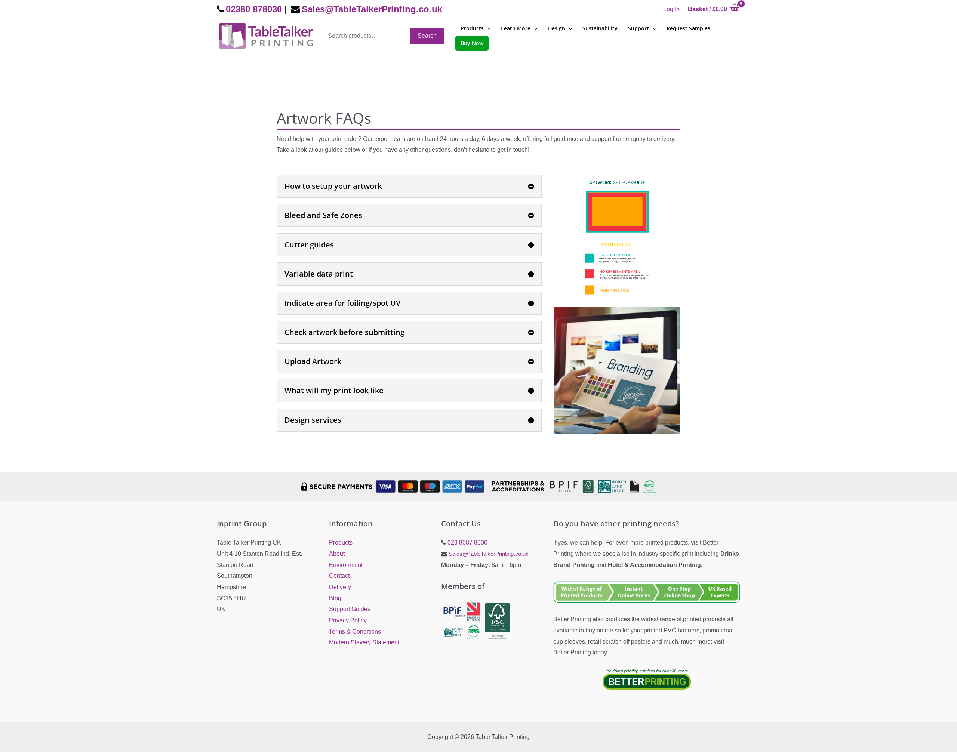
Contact (339, 576)
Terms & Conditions (355, 631)
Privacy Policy (348, 620)
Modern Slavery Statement (364, 642)
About (337, 554)
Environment (346, 565)
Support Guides (349, 609)
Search (427, 36)
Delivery (340, 587)
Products (341, 542)
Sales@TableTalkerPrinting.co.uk (489, 554)
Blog (335, 598)
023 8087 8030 (467, 542)
